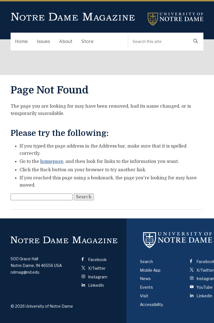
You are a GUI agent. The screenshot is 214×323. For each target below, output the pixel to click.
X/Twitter (96, 268)
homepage (51, 161)
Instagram (97, 276)
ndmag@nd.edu (25, 272)
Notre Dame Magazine (73, 17)
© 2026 (18, 306)
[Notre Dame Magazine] (64, 240)
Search (146, 261)
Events (146, 287)
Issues (43, 41)
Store (87, 41)
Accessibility (151, 304)
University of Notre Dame (175, 19)
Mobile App (150, 270)
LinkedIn (95, 285)
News (145, 278)
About (65, 41)
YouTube (204, 287)
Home (21, 41)
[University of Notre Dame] (178, 240)
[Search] (195, 41)
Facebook (97, 259)
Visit (144, 295)
